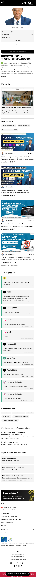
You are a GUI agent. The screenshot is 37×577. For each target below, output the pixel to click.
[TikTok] (21, 566)
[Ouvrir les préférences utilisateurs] (32, 3)
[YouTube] (16, 566)
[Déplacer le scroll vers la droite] (31, 101)
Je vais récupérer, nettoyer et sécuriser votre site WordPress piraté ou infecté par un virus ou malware (17, 260)
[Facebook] (19, 566)
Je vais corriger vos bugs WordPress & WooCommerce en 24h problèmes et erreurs (17, 158)
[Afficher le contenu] (33, 526)
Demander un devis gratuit (18, 51)
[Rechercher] (22, 3)
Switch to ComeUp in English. (17, 573)
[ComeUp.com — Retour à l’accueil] (2, 3)
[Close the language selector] (28, 574)
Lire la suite (4, 76)
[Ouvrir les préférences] (25, 3)
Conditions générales (17, 556)
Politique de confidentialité (18, 559)
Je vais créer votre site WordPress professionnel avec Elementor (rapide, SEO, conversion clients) (17, 226)
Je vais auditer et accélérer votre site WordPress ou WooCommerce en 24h (15, 192)
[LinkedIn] (14, 566)
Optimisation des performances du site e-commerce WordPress (17, 108)
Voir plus (17, 40)
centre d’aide (20, 498)
